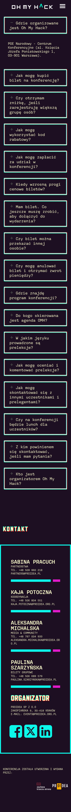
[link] (18, 736)
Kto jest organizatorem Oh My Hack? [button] (31, 479)
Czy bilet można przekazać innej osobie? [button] (30, 243)
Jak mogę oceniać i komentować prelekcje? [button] (34, 367)
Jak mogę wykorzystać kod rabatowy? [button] (27, 135)
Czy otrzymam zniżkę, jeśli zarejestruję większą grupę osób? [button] (33, 105)
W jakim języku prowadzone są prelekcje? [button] (29, 343)
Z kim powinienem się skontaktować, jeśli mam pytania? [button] (31, 451)
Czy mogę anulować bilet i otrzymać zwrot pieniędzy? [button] (35, 271)
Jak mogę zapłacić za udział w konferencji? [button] (32, 162)
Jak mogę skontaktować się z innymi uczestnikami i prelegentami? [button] (34, 394)
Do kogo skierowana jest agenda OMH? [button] (33, 318)
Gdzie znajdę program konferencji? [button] (33, 295)
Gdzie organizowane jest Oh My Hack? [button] (33, 25)
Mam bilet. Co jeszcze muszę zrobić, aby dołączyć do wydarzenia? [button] (34, 213)
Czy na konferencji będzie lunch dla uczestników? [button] (33, 424)
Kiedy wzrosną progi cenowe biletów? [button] (35, 186)
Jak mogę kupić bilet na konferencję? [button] (34, 78)
